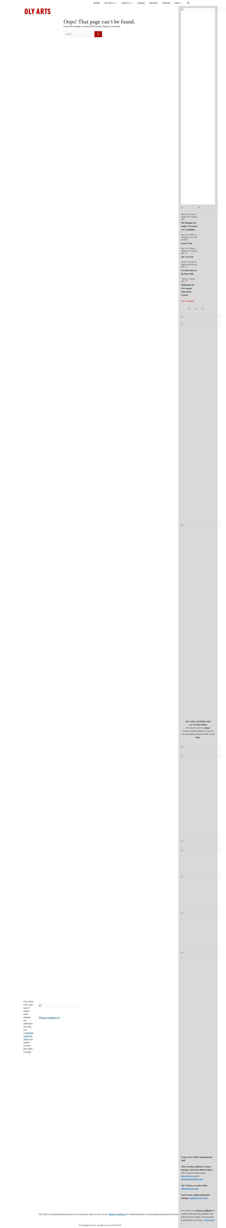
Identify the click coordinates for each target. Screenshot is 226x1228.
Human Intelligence (118, 1214)
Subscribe (153, 3)
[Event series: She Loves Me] (186, 253)
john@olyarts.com (189, 1176)
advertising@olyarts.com (192, 1179)
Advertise (166, 3)
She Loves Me (187, 257)
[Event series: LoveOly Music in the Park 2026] (186, 267)
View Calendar (187, 301)
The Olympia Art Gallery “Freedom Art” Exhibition (189, 226)
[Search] (98, 34)
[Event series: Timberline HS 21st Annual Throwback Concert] (186, 281)
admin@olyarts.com (199, 1198)
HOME (96, 3)
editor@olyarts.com (189, 1189)
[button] (188, 3)
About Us (126, 3)
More (177, 3)
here (207, 728)
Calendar (141, 3)
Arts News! (109, 3)
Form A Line (186, 243)
